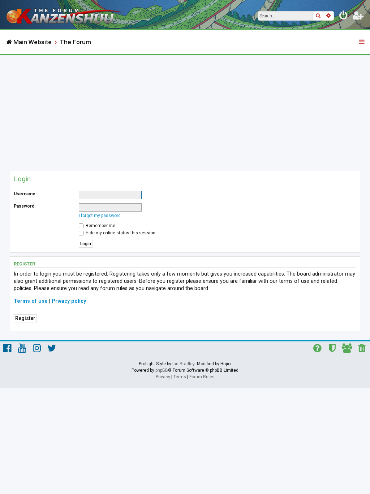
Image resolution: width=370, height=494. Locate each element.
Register (25, 318)
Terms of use (31, 301)
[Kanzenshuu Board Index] (65, 15)
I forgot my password (100, 215)
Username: (25, 193)
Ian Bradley (183, 363)
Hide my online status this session (120, 232)
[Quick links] (362, 42)
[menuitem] (343, 16)
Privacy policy (69, 301)
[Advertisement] (185, 109)
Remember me (100, 225)
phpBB (161, 370)
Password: (24, 206)
